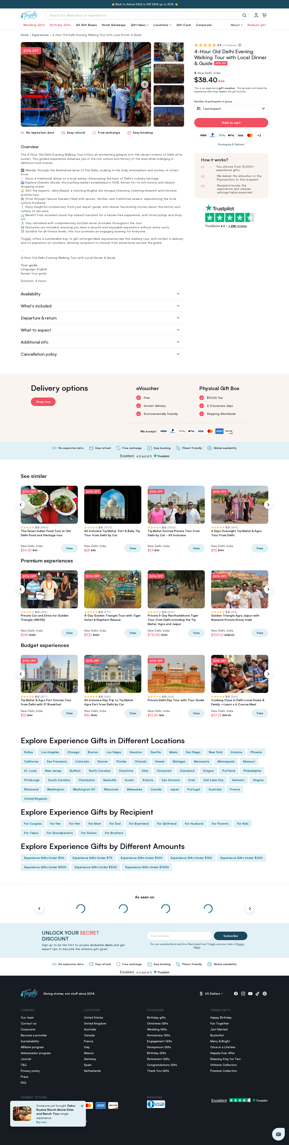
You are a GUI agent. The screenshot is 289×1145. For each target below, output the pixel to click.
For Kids (242, 823)
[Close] (82, 1115)
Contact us (28, 1023)
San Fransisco (57, 761)
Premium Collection (223, 1070)
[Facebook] (235, 993)
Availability (31, 293)
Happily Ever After (222, 1053)
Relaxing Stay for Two (225, 1059)
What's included (36, 306)
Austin (129, 780)
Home (25, 35)
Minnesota (201, 761)
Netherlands (92, 1070)
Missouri (249, 761)
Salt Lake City (213, 780)
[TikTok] (257, 993)
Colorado (82, 761)
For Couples (33, 823)
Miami (173, 752)
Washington (55, 789)
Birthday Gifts (60, 25)
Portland (228, 770)
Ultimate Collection (223, 1065)
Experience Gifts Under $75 (92, 858)
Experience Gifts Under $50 (44, 858)
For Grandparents (60, 833)
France (235, 789)
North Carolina (99, 770)
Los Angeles (50, 752)
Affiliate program (32, 1047)
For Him (74, 823)
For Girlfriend (166, 823)
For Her (55, 823)
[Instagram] (243, 993)
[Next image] (169, 124)
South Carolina (59, 780)
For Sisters (88, 833)
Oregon (208, 770)
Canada (156, 789)
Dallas (28, 752)
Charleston (86, 780)
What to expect (36, 330)
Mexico (89, 1053)
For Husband (194, 823)
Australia (215, 789)
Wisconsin (111, 789)
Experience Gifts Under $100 (141, 858)
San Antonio (171, 780)
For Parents (220, 823)
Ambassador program (36, 1053)
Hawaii (159, 761)
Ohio (145, 770)
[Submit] (245, 15)
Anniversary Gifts (158, 1035)
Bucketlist (217, 1035)
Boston (93, 752)
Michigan (179, 761)
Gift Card (183, 25)
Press (24, 1076)
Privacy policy (30, 1070)
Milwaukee (134, 789)
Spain (88, 1065)
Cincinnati (164, 770)
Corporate (204, 25)
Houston (135, 752)
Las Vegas (114, 752)
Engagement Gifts (159, 1041)
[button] (139, 25)
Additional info (34, 342)
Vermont (238, 780)
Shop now (43, 401)
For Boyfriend (139, 823)
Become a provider (34, 1035)
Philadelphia (252, 770)
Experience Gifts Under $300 (45, 867)
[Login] (256, 15)
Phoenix (256, 752)
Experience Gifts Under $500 (96, 867)
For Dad (115, 823)
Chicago (73, 752)
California (31, 761)
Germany (90, 1059)
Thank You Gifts (158, 1070)
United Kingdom (35, 798)
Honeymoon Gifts (159, 1047)
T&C (24, 1065)
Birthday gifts (156, 1017)
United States (93, 1017)
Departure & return (39, 318)
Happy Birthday (221, 1017)
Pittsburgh (32, 780)
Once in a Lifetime (222, 1047)
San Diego (193, 752)
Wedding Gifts (34, 25)
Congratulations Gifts (162, 1065)
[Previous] (21, 505)
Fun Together (219, 1023)
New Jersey (53, 770)
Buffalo (75, 770)
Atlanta (147, 780)
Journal (26, 1059)
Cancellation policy (39, 354)
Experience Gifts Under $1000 (147, 867)
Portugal (193, 789)
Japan (174, 789)
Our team (27, 1017)
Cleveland (187, 770)
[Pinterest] (264, 993)
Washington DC (84, 789)
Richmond (31, 789)
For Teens (31, 833)
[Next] (145, 84)
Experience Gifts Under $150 (191, 858)
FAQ (23, 1082)
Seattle (155, 752)
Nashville (109, 780)
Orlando (141, 761)
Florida (121, 761)
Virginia (258, 780)
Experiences (40, 35)
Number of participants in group (213, 101)
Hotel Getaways (113, 25)
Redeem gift (257, 25)
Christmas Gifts (157, 1023)
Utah (191, 780)
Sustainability (30, 1041)
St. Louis (30, 770)
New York (215, 752)
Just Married (219, 1029)
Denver (103, 761)
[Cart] (264, 15)
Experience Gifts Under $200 (241, 858)
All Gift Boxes (86, 25)
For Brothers (114, 833)
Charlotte (126, 770)
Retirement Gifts (158, 1059)
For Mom (94, 823)
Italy (87, 1047)
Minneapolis (226, 761)
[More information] (239, 45)
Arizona (236, 752)
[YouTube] (250, 993)
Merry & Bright (220, 1041)
